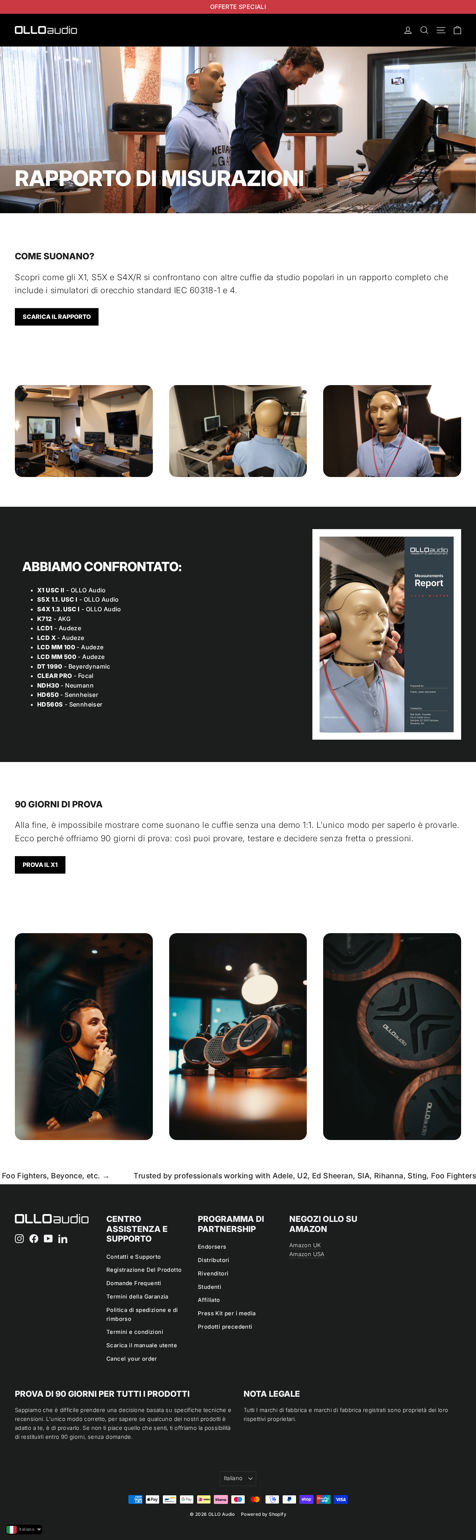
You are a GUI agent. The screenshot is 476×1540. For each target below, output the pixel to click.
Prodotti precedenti (225, 1326)
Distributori (213, 1260)
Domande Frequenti (133, 1283)
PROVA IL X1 (40, 864)
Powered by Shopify (263, 1514)
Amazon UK (305, 1245)
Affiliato (209, 1300)
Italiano (233, 1478)
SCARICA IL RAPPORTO (57, 316)
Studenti (209, 1287)
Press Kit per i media (226, 1313)
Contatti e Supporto (133, 1257)
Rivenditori (213, 1273)
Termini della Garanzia (137, 1296)
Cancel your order (131, 1358)
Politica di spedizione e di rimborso (142, 1314)
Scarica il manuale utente (141, 1345)
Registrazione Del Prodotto (143, 1270)
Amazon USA (307, 1254)
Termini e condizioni (134, 1332)
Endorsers (212, 1246)
